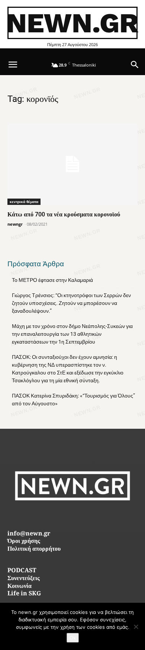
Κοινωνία (19, 587)
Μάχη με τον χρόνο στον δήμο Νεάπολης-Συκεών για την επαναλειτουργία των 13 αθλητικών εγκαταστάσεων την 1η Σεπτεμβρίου (72, 334)
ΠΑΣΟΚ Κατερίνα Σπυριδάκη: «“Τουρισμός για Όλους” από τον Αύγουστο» (73, 399)
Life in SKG (24, 594)
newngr (15, 224)
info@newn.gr (28, 534)
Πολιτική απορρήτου (34, 549)
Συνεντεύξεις (23, 579)
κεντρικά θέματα (24, 201)
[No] (135, 626)
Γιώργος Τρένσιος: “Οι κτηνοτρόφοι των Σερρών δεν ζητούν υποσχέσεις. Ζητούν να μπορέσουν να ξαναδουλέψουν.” (71, 303)
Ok (73, 638)
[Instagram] (72, 516)
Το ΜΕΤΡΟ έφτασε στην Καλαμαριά (52, 280)
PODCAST (21, 571)
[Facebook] (55, 516)
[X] (89, 516)
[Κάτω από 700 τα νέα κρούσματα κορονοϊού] (72, 164)
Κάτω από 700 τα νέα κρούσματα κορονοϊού (63, 214)
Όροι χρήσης (23, 542)
